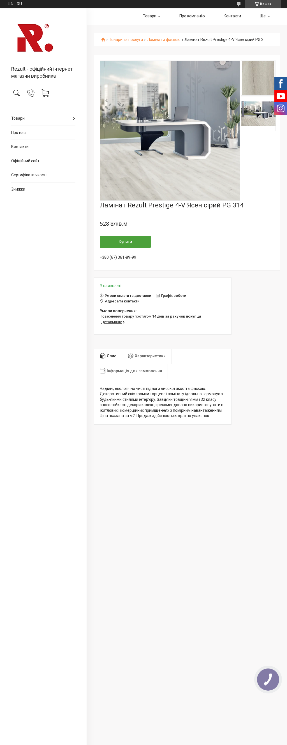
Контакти (20, 146)
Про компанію (192, 16)
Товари (18, 118)
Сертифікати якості (29, 175)
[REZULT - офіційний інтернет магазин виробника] (43, 37)
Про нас (18, 132)
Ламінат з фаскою (163, 40)
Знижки (18, 189)
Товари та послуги (126, 40)
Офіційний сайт (25, 161)
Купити (125, 242)
